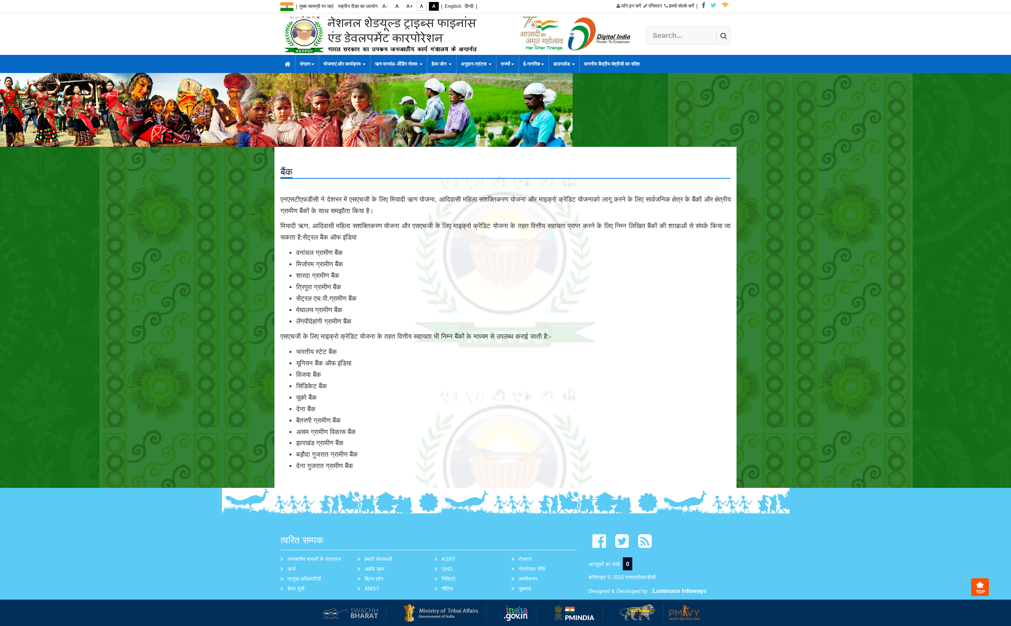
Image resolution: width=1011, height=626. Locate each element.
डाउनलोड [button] (562, 64)
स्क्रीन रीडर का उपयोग (358, 6)
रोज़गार (525, 559)
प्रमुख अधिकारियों (304, 579)
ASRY (449, 559)
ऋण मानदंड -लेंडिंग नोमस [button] (397, 64)
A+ (409, 6)
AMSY (372, 589)
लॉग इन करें (630, 6)
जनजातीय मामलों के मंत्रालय (314, 559)
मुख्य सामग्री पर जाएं (316, 6)
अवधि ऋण (374, 569)
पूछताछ (525, 589)
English (453, 6)
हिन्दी (469, 6)
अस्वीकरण (528, 579)
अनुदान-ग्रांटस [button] (474, 64)
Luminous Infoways (679, 590)
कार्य (291, 569)
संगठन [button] (305, 64)
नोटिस (447, 589)
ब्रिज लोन (374, 579)
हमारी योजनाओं (378, 559)
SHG (447, 569)
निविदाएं (448, 579)
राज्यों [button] (505, 64)
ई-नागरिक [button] (531, 64)
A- (384, 6)
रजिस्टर (654, 6)
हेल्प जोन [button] (440, 64)
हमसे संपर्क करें (681, 6)
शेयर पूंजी (296, 589)
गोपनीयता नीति (532, 569)
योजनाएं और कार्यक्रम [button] (342, 64)
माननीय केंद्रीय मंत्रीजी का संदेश (612, 64)
